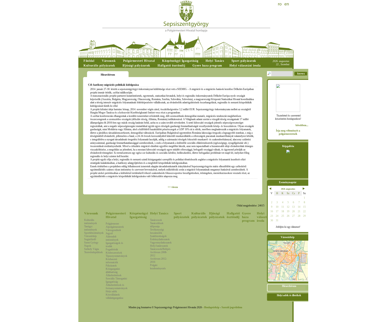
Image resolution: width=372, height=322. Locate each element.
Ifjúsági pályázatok (217, 215)
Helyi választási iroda (264, 217)
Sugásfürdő (90, 239)
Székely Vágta (91, 249)
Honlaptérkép (211, 307)
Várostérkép (90, 236)
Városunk (91, 213)
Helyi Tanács (159, 213)
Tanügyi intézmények (90, 228)
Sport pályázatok (181, 215)
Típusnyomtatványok (116, 255)
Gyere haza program (248, 217)
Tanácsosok (156, 219)
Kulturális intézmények (90, 221)
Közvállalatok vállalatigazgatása (114, 296)
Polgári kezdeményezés (158, 267)
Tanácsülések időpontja (156, 225)
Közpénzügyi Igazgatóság (139, 215)
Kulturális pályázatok (199, 215)
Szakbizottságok (158, 236)
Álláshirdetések (113, 275)
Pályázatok (111, 265)
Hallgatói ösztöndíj (233, 215)
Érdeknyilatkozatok (160, 239)
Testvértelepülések (93, 252)
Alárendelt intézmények (112, 238)
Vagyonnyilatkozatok (161, 242)
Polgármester (112, 223)
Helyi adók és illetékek (289, 295)
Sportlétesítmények (94, 232)
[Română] (280, 4)
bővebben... (302, 125)
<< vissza (173, 187)
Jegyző (109, 233)
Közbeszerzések (114, 252)
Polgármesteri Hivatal (116, 215)
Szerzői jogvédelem (232, 307)
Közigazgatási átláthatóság (113, 270)
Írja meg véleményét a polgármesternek (288, 132)
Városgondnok (113, 230)
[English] (287, 4)
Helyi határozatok (159, 245)
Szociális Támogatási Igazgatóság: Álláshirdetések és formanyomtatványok (116, 283)
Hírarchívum (289, 286)
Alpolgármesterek (115, 226)
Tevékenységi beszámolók (157, 231)
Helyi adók (111, 291)
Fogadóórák (112, 249)
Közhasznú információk (112, 261)
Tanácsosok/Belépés (160, 249)
